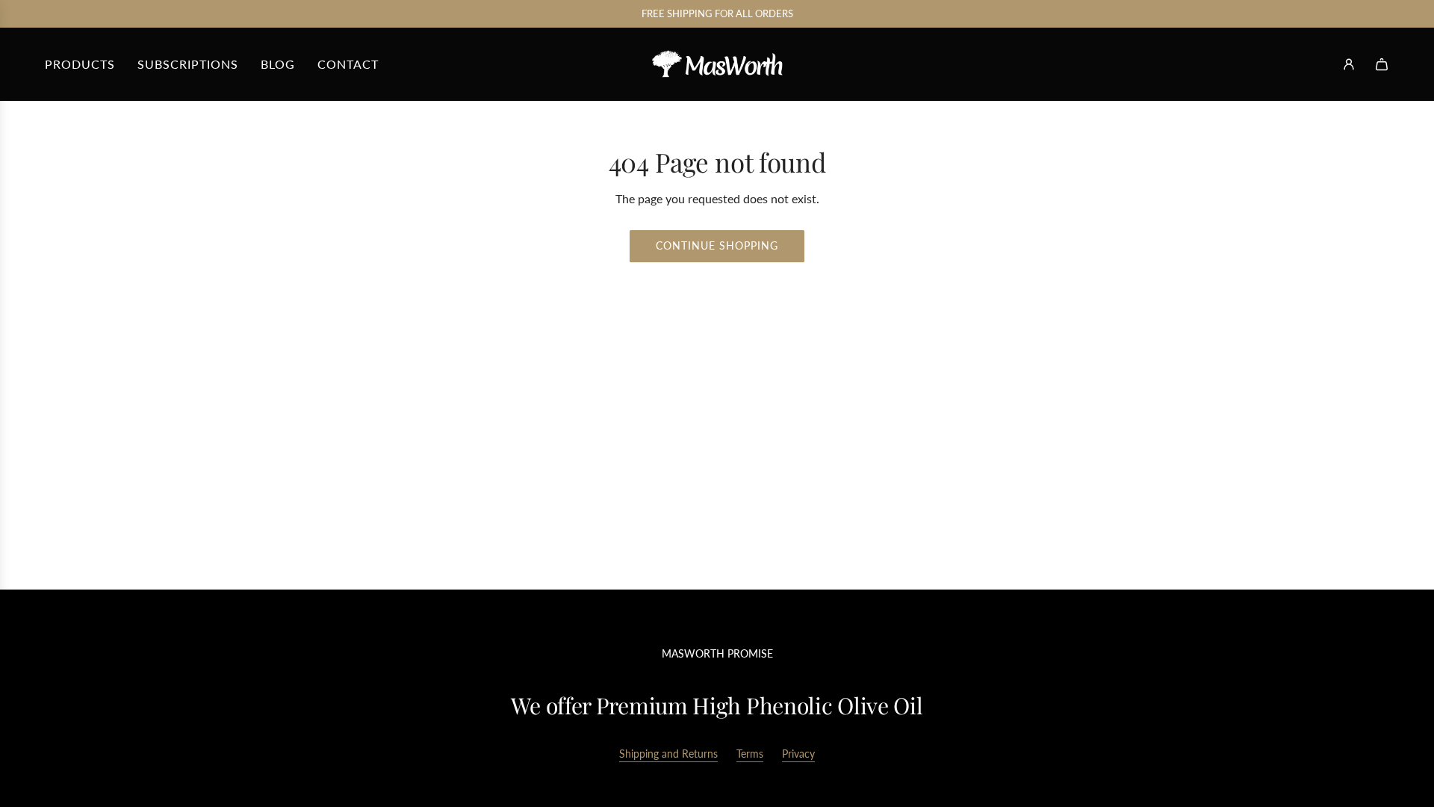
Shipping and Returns (668, 753)
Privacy (798, 753)
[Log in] (1348, 64)
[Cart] (1381, 64)
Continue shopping (717, 245)
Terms (749, 753)
